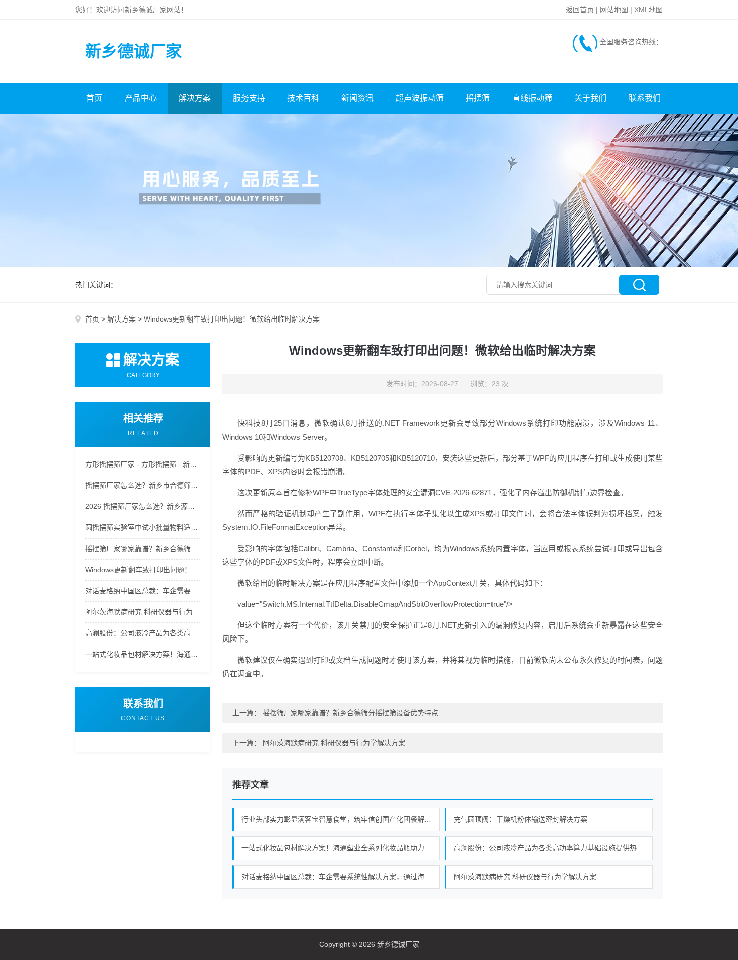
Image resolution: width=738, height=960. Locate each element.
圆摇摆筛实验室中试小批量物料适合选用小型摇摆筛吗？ (142, 527)
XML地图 (648, 10)
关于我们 (590, 98)
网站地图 (614, 10)
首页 (94, 98)
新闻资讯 (357, 98)
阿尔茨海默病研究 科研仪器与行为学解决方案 (142, 612)
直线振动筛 (532, 98)
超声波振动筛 (420, 98)
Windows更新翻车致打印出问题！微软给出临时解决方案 (142, 570)
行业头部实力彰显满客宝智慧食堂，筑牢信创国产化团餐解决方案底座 (340, 819)
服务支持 (249, 98)
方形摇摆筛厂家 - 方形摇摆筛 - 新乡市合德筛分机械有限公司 (142, 464)
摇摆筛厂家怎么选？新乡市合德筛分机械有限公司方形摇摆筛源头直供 (142, 485)
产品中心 (141, 98)
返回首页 (580, 10)
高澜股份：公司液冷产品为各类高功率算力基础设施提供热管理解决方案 (142, 633)
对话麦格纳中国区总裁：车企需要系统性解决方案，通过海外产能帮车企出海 (142, 591)
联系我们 (645, 98)
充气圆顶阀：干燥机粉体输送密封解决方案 (520, 819)
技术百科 (303, 98)
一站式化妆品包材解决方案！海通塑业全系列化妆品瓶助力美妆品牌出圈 (142, 654)
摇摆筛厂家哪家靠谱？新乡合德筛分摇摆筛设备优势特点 (142, 549)
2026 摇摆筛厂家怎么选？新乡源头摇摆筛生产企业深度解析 (142, 506)
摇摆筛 (478, 98)
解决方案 (195, 98)
